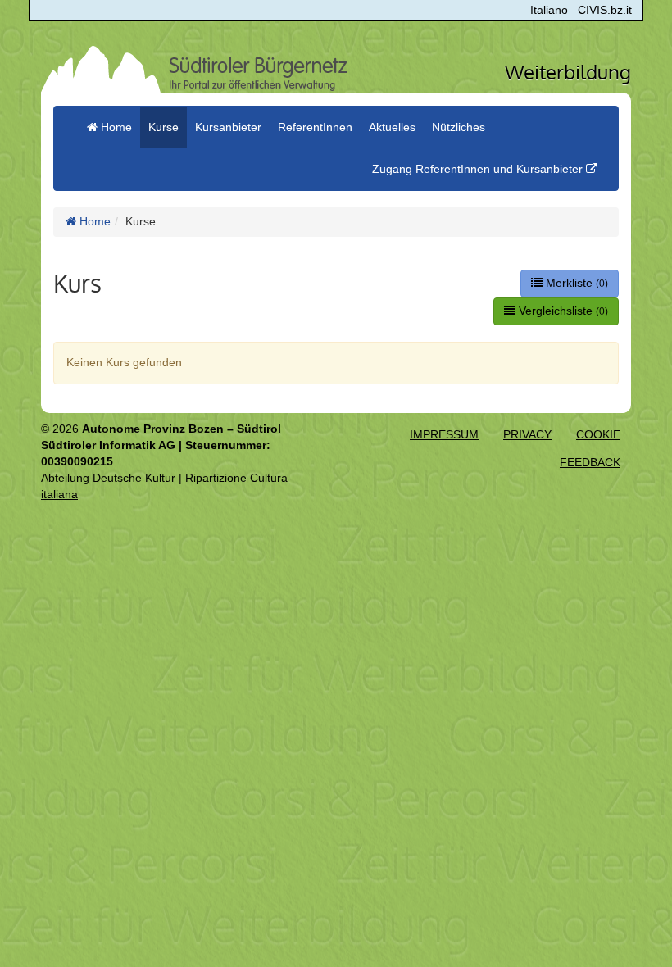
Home (93, 221)
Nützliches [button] (458, 127)
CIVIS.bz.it (605, 9)
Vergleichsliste (561, 310)
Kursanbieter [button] (228, 127)
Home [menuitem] (115, 127)
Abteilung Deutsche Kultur (108, 477)
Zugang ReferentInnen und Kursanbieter (479, 168)
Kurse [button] (163, 127)
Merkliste (575, 282)
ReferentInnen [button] (315, 127)
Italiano (549, 9)
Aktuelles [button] (392, 127)
